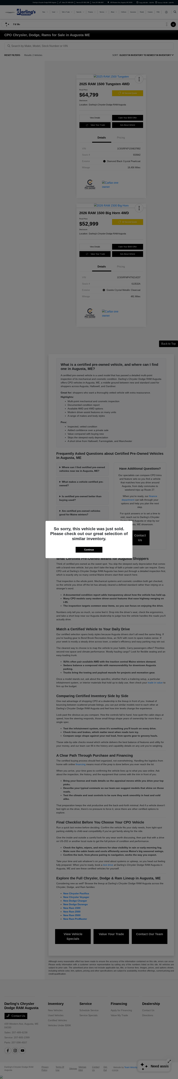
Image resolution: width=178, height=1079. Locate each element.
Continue (89, 549)
